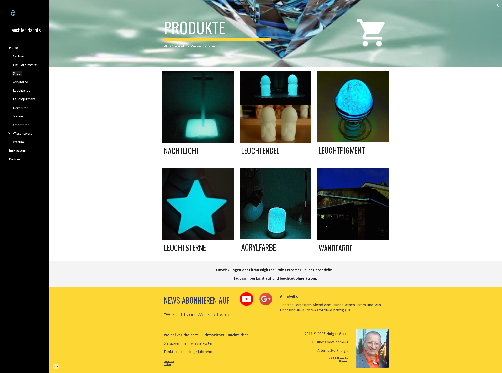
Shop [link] (17, 73)
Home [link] (13, 48)
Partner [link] (14, 159)
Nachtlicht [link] (20, 108)
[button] (497, 5)
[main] (217, 33)
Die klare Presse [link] (25, 65)
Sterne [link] (18, 116)
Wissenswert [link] (22, 133)
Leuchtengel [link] (22, 90)
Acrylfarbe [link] (20, 82)
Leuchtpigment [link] (24, 99)
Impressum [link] (17, 150)
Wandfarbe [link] (21, 125)
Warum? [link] (19, 142)
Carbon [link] (18, 56)
